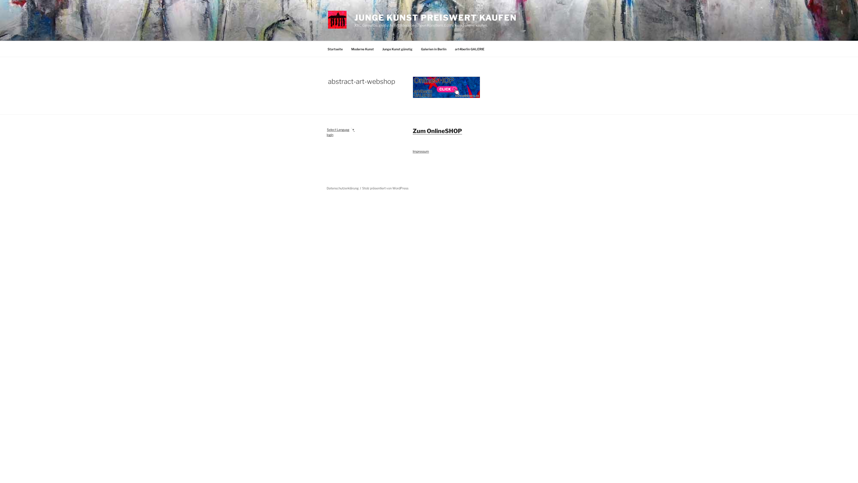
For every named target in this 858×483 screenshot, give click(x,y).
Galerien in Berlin (433, 49)
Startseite (335, 49)
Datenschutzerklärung (343, 188)
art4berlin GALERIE (469, 49)
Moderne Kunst (362, 49)
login (330, 135)
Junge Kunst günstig (397, 49)
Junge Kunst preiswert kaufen (435, 18)
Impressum (421, 151)
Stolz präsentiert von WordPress (385, 188)
